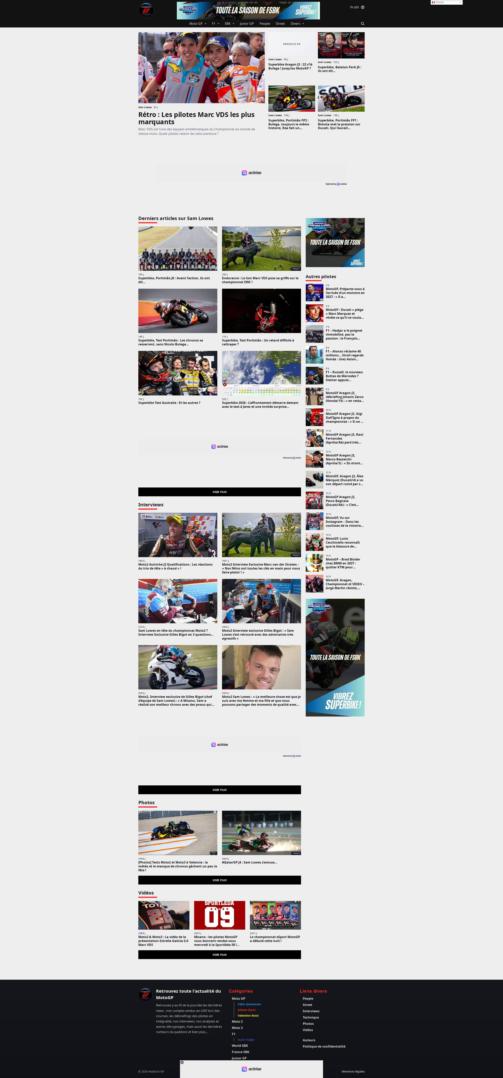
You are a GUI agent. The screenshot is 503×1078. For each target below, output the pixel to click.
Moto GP (238, 998)
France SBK (240, 1052)
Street (307, 1005)
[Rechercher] (362, 23)
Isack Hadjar (246, 1039)
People (308, 998)
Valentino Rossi (248, 1015)
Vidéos (308, 1030)
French (439, 2)
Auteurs (309, 1040)
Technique (311, 1017)
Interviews (311, 1011)
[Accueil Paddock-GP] (146, 10)
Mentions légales (353, 1071)
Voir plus (220, 492)
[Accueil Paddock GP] (145, 995)
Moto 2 (237, 1021)
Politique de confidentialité (324, 1046)
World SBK (240, 1045)
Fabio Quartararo (249, 1004)
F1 (233, 1034)
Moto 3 (237, 1028)
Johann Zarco (247, 1010)
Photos (308, 1023)
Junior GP (239, 1058)
